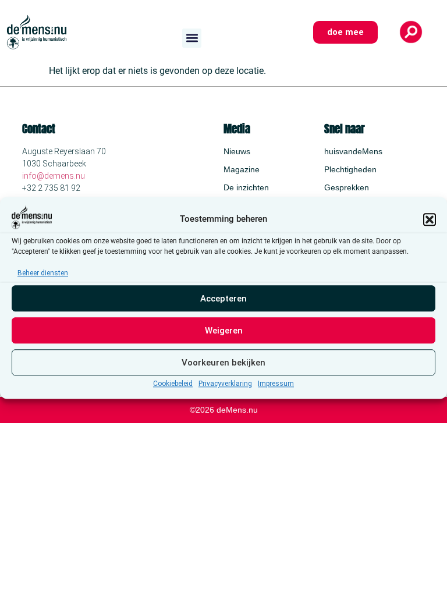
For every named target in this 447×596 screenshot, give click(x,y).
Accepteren (223, 298)
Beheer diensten (42, 273)
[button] (429, 219)
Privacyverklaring (225, 384)
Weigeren (224, 330)
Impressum (276, 384)
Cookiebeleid (173, 384)
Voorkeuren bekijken (223, 362)
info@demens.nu (53, 175)
